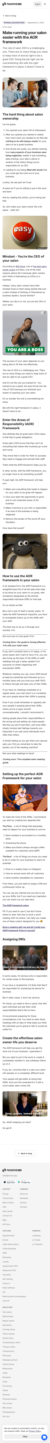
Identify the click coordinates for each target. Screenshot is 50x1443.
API (4, 1292)
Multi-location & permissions (14, 1296)
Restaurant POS (9, 1270)
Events (5, 1240)
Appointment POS (10, 1266)
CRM (5, 1253)
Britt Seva (20, 266)
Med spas (7, 1355)
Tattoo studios (8, 1334)
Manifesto (24, 1198)
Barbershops (8, 1316)
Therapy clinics (9, 1347)
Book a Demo (8, 1202)
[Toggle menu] (44, 4)
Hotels (5, 1390)
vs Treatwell (37, 1244)
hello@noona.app (10, 1175)
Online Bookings (9, 1248)
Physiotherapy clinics (11, 1342)
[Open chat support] (44, 1437)
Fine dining (7, 1386)
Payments (7, 1275)
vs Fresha (36, 1240)
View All (6, 1301)
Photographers (9, 1412)
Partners (23, 1207)
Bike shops (7, 1408)
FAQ (4, 1207)
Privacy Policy (35, 1431)
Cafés (5, 1373)
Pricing (5, 1194)
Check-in (6, 1283)
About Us (24, 1194)
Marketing (7, 1257)
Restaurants (8, 1368)
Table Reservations (10, 1244)
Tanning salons (9, 1329)
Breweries (7, 1377)
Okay (25, 1436)
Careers (23, 1202)
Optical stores (8, 1364)
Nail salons (7, 1325)
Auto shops (7, 1403)
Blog (4, 1220)
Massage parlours (10, 1360)
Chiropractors (8, 1351)
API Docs (6, 1224)
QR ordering (8, 1279)
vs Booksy (36, 1235)
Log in (37, 4)
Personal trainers (10, 1399)
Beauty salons (8, 1321)
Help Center (8, 1211)
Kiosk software (9, 1288)
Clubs (5, 1381)
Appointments (8, 1235)
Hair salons (7, 1312)
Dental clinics (8, 1338)
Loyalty (6, 1262)
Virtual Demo (8, 1198)
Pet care (6, 1416)
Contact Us (7, 1215)
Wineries (6, 1395)
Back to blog (10, 16)
